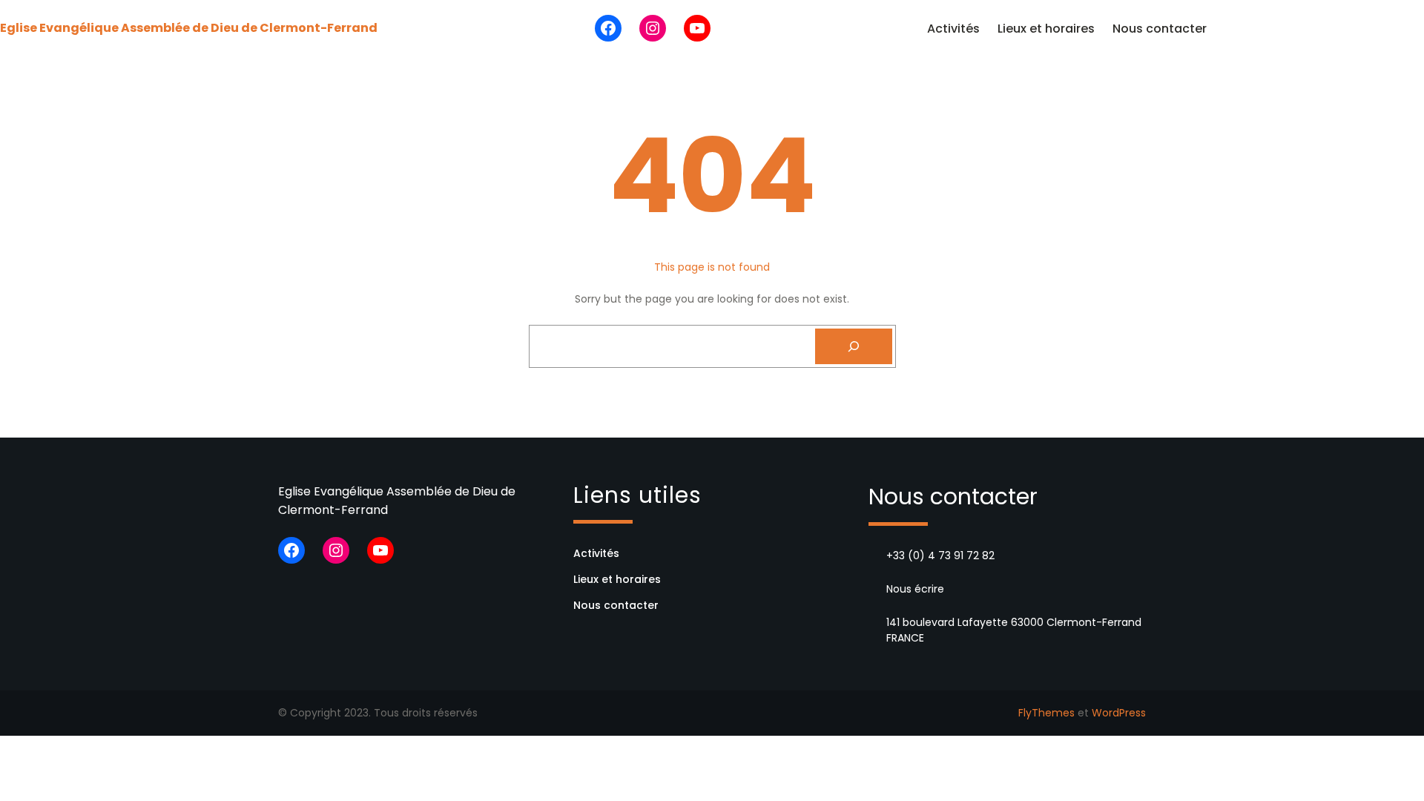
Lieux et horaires (1046, 28)
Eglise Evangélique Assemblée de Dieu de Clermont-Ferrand (189, 27)
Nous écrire (915, 588)
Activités (953, 28)
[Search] (853, 346)
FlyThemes (1046, 712)
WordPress (1119, 712)
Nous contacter (1159, 28)
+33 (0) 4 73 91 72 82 (940, 555)
